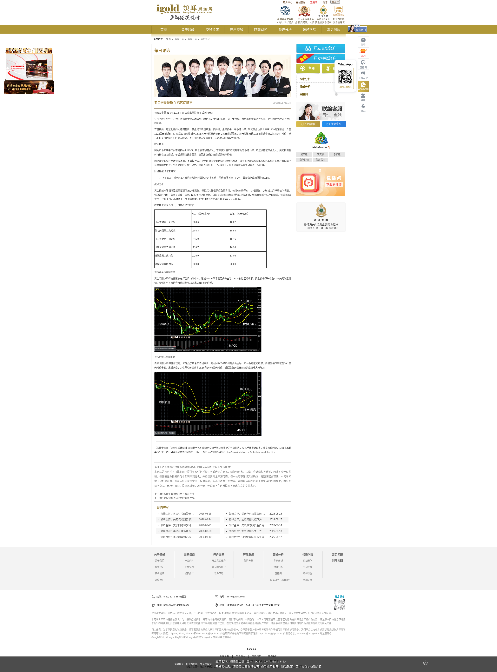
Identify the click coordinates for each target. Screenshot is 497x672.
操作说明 (304, 159)
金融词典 (307, 580)
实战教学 (307, 560)
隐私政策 (287, 666)
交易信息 (189, 567)
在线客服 (300, 2)
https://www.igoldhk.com (176, 605)
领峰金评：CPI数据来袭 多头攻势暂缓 (248, 537)
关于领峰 (188, 30)
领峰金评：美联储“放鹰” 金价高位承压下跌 (248, 525)
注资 (311, 68)
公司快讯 (159, 567)
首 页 (168, 39)
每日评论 (205, 39)
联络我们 (159, 580)
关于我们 (159, 560)
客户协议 (301, 666)
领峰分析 (285, 30)
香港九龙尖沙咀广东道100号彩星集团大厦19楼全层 (254, 605)
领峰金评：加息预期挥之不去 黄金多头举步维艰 (248, 531)
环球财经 (260, 30)
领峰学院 (309, 30)
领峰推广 (256, 656)
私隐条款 (224, 656)
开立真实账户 (325, 48)
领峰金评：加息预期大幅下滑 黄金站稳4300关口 (248, 519)
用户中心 (287, 2)
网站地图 (337, 560)
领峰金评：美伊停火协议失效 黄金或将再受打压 (248, 513)
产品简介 (189, 560)
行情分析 (248, 560)
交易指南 (212, 30)
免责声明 (240, 656)
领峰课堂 (307, 573)
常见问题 (333, 30)
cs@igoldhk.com (236, 596)
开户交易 (236, 30)
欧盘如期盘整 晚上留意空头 (179, 493)
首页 (163, 30)
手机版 (337, 154)
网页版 (320, 154)
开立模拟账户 (325, 58)
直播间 (313, 2)
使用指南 (320, 159)
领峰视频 (159, 573)
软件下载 (218, 573)
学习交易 (307, 567)
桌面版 (304, 154)
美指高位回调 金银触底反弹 (179, 497)
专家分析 (278, 560)
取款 (337, 68)
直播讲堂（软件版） (280, 580)
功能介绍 (316, 666)
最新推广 (189, 573)
